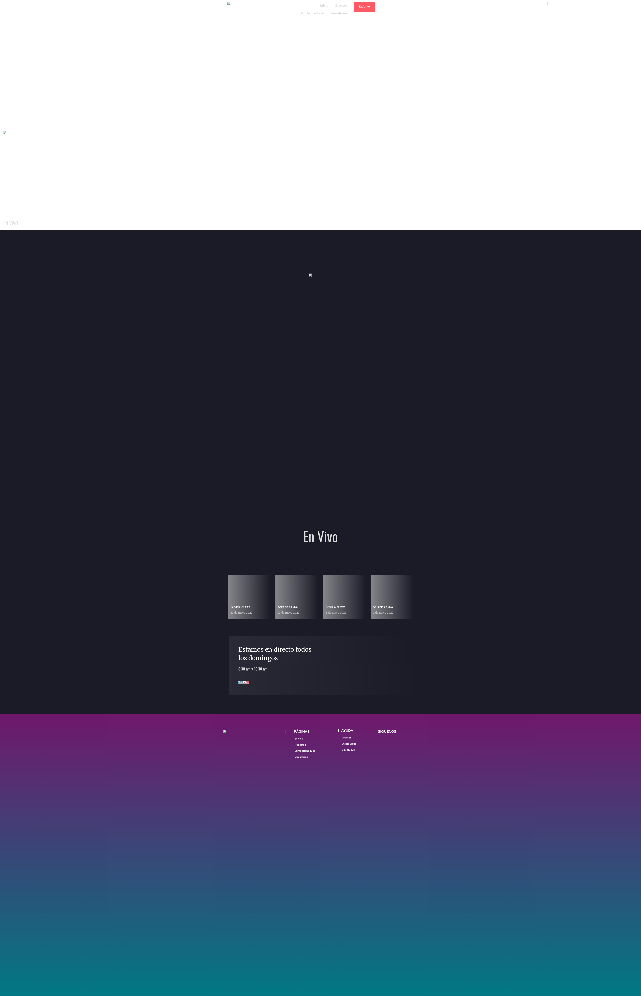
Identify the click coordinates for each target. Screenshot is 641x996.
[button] (364, 7)
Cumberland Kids (313, 13)
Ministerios (339, 13)
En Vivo (243, 682)
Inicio (324, 5)
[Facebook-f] (377, 739)
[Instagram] (386, 739)
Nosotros (341, 5)
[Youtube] (394, 739)
